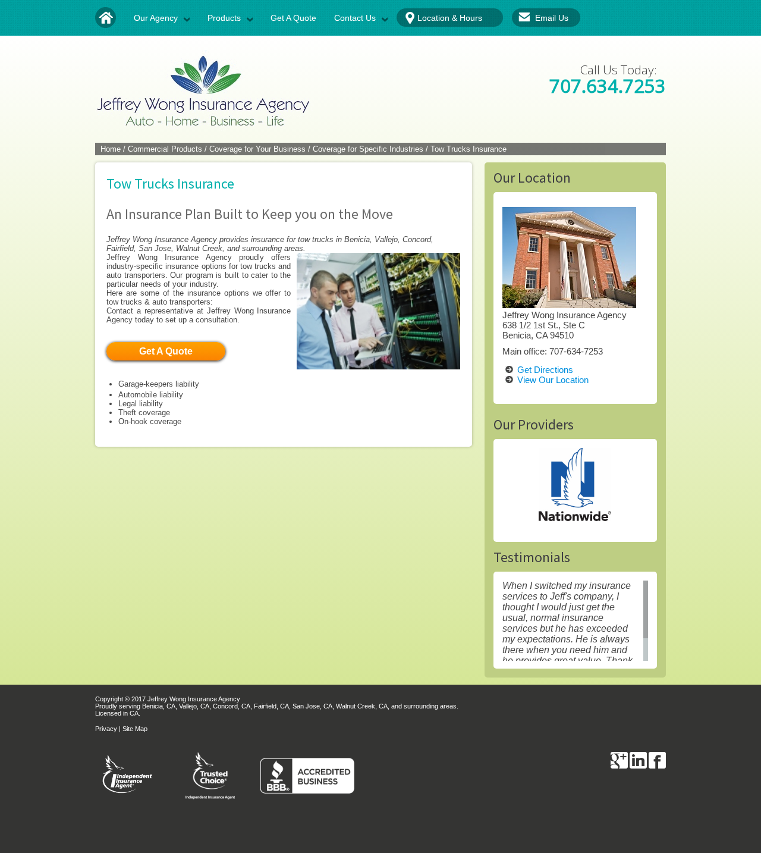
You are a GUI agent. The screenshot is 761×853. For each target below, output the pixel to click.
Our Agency (156, 18)
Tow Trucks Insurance (468, 149)
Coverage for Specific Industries (368, 149)
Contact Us (355, 18)
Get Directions (545, 370)
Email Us (551, 18)
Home (110, 149)
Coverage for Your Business (257, 149)
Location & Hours (449, 18)
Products (224, 18)
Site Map (134, 728)
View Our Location (553, 380)
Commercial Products (165, 149)
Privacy (106, 728)
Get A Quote (293, 18)
